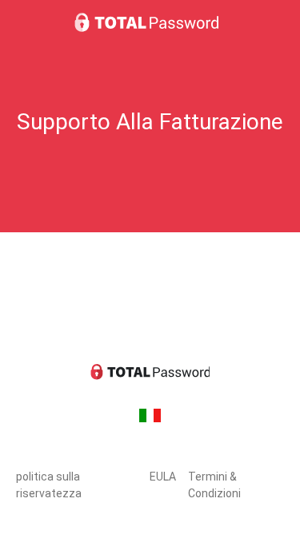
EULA (163, 476)
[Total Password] (150, 22)
